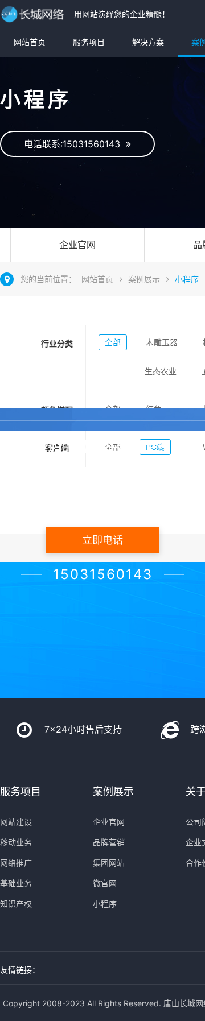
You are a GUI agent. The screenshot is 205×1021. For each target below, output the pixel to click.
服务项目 (89, 42)
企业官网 (77, 244)
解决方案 (148, 42)
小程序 (187, 279)
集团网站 (109, 862)
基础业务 (16, 883)
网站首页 (30, 42)
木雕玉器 (162, 342)
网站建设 (16, 821)
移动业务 (16, 842)
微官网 (105, 883)
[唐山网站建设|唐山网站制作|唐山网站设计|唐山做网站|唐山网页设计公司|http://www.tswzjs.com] (34, 14)
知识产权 (16, 903)
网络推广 (16, 862)
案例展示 (144, 279)
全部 (113, 342)
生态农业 (161, 371)
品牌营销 (109, 842)
